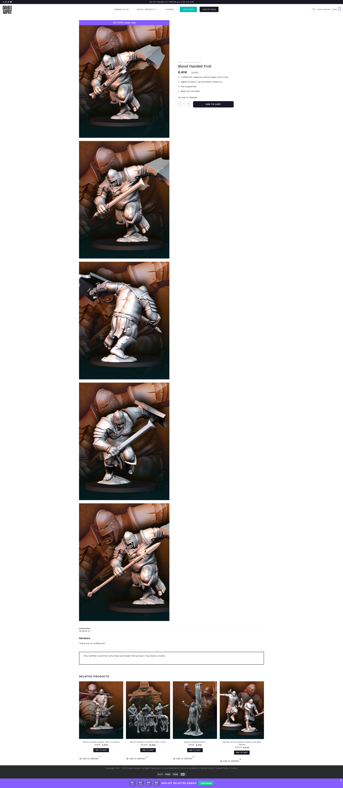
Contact (234, 768)
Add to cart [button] (101, 750)
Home (180, 62)
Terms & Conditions (189, 768)
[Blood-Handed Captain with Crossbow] (101, 710)
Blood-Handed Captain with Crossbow (101, 742)
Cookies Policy (221, 768)
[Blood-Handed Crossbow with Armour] (148, 710)
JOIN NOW (206, 783)
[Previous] (79, 723)
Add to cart (213, 104)
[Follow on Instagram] (6, 2)
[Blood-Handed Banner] (195, 710)
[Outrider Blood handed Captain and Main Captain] (242, 710)
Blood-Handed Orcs (193, 62)
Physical (169, 9)
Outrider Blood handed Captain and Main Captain (242, 743)
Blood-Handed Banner (195, 742)
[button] (187, 97)
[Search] (314, 9)
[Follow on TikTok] (8, 2)
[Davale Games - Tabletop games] (7, 9)
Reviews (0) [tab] (84, 631)
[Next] (264, 723)
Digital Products (146, 9)
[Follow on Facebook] (3, 2)
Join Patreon (209, 9)
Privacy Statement (169, 768)
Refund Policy (206, 768)
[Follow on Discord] (11, 2)
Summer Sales (121, 9)
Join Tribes (188, 9)
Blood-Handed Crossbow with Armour (148, 742)
